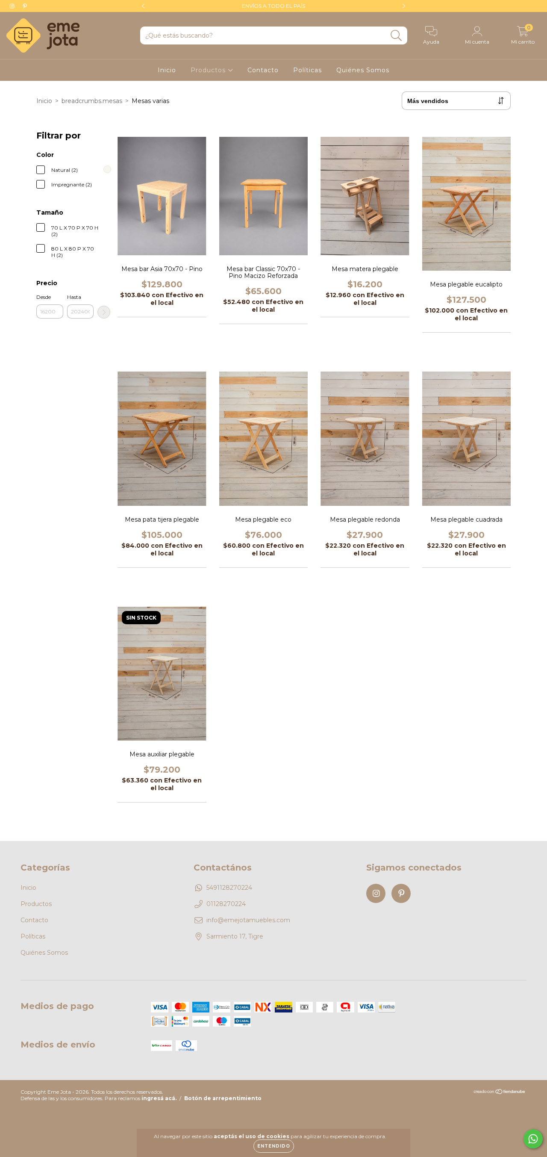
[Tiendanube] (499, 1092)
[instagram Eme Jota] (12, 6)
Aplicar (103, 312)
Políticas (307, 70)
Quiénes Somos (362, 70)
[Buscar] (396, 36)
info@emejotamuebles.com (248, 920)
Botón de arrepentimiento (223, 1098)
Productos (209, 70)
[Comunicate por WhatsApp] (533, 1138)
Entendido (273, 1146)
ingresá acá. (158, 1098)
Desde (43, 297)
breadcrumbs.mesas (92, 101)
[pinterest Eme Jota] (24, 6)
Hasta (74, 297)
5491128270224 (229, 887)
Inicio (167, 70)
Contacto (263, 70)
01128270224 (226, 904)
